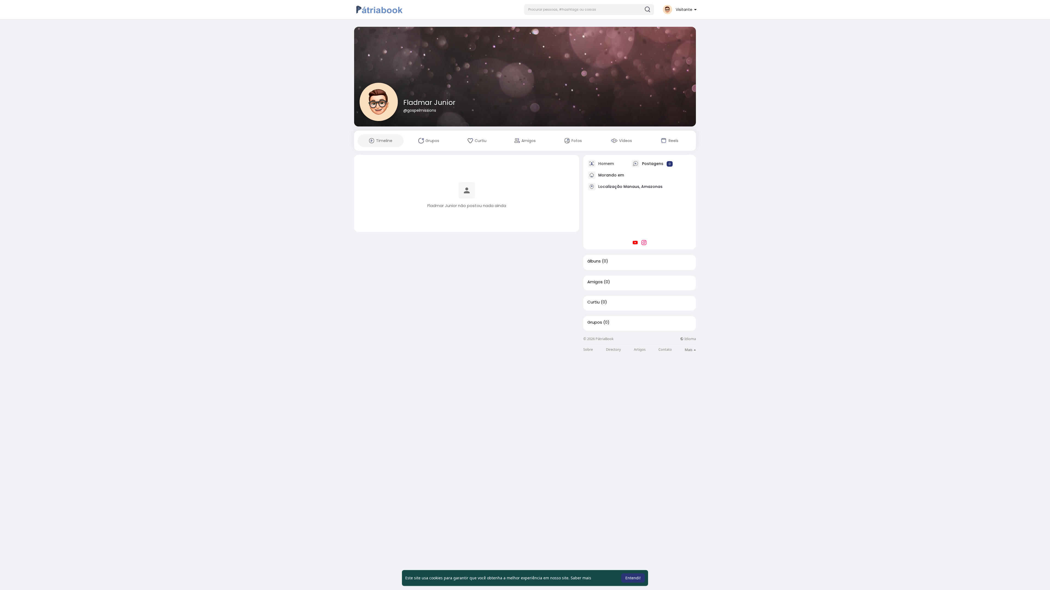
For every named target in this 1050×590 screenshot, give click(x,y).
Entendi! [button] (633, 577)
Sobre (588, 349)
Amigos (595, 282)
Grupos (594, 322)
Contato (665, 349)
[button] (589, 9)
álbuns (594, 261)
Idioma (690, 339)
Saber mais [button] (581, 577)
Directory (613, 349)
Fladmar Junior (429, 102)
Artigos (640, 349)
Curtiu (593, 302)
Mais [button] (689, 349)
